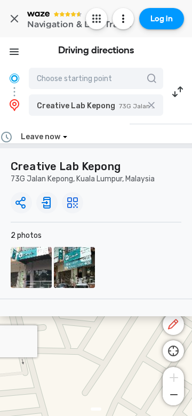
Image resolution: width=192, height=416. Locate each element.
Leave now (40, 136)
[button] (96, 105)
